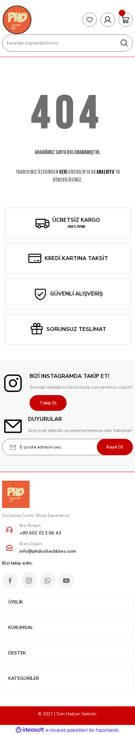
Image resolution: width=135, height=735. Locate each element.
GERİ (63, 172)
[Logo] (17, 19)
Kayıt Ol (115, 447)
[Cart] (125, 20)
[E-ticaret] (67, 730)
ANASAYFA (105, 172)
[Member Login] (107, 20)
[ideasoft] (29, 730)
